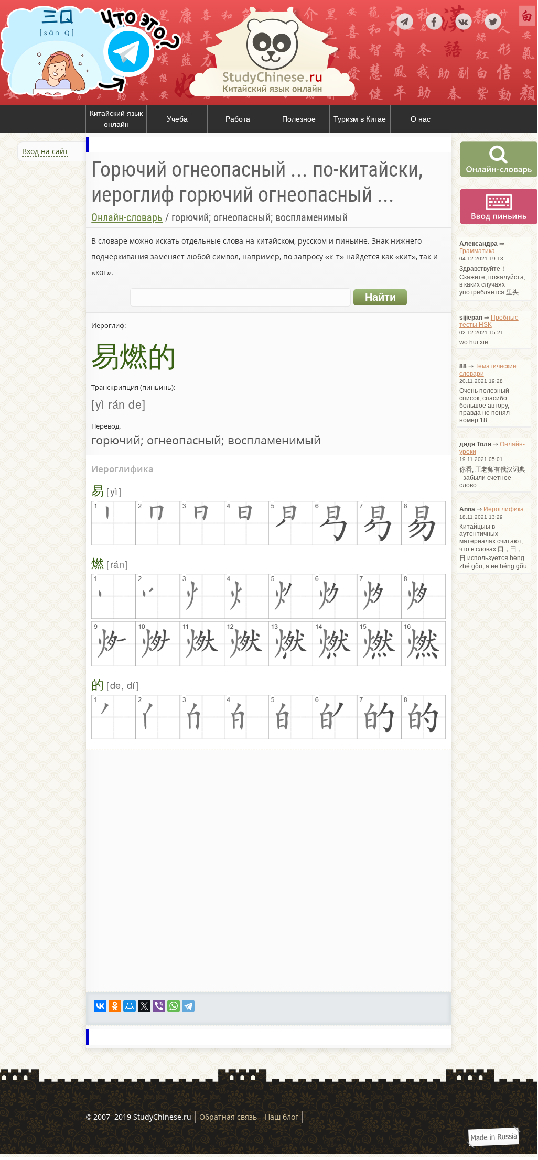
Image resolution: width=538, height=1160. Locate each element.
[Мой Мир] (129, 1006)
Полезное (299, 119)
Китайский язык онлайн (116, 119)
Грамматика (477, 251)
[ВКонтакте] (100, 1006)
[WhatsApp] (173, 1006)
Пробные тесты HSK (489, 321)
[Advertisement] (63, 274)
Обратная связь (228, 1117)
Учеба (177, 119)
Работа (237, 119)
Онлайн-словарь (127, 217)
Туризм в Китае (359, 119)
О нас (421, 119)
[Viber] (159, 1006)
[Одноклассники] (115, 1006)
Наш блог (281, 1117)
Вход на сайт (45, 151)
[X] (144, 1006)
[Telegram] (188, 1006)
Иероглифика (503, 509)
